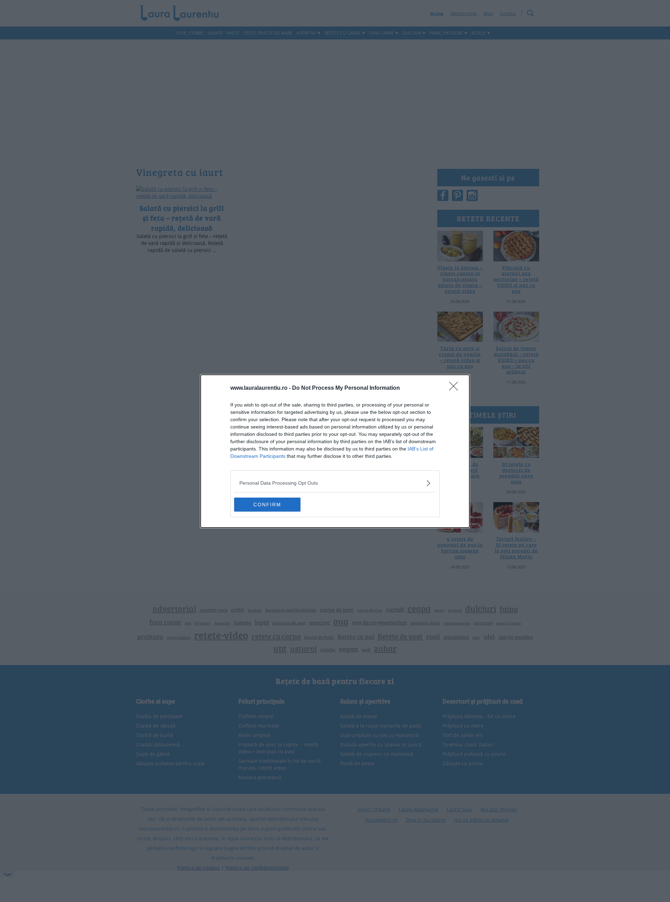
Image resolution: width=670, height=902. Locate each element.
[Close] (455, 388)
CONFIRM (267, 504)
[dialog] (335, 451)
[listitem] (335, 483)
